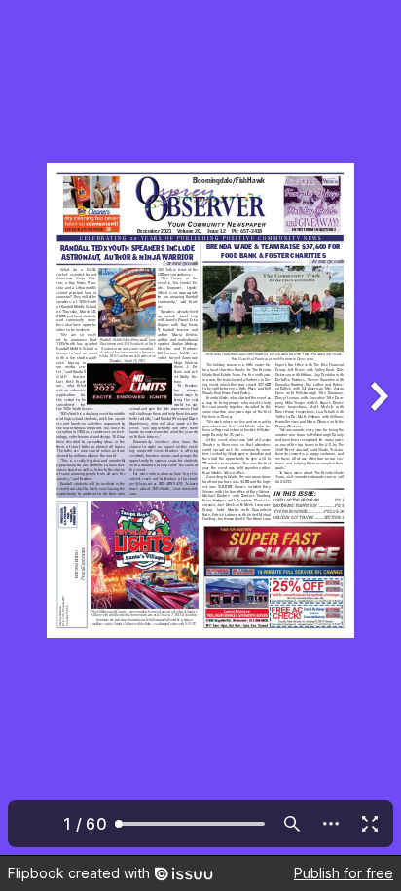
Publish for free (343, 873)
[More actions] (330, 823)
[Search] (292, 823)
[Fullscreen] (369, 823)
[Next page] (377, 427)
